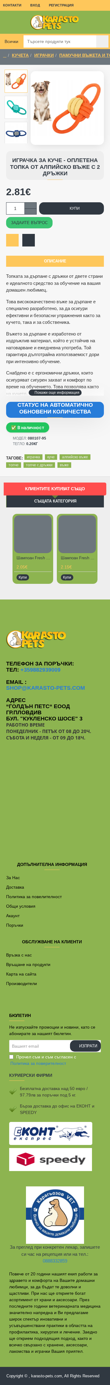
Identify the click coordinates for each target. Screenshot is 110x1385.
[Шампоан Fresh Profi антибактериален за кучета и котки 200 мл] (77, 534)
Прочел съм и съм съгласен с (43, 1060)
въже (64, 465)
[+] (30, 205)
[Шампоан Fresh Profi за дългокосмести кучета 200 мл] (33, 534)
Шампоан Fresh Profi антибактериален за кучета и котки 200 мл (78, 558)
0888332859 (55, 1260)
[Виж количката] (101, 22)
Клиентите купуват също (55, 489)
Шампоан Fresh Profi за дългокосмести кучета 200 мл (34, 558)
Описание (55, 261)
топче (14, 465)
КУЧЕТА (20, 55)
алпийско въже (75, 457)
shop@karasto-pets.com (45, 688)
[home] (4, 55)
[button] (55, 393)
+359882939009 (40, 670)
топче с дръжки (39, 465)
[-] (30, 211)
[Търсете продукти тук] (102, 41)
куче (51, 457)
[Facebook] (55, 612)
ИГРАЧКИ (44, 55)
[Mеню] (9, 22)
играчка (33, 457)
